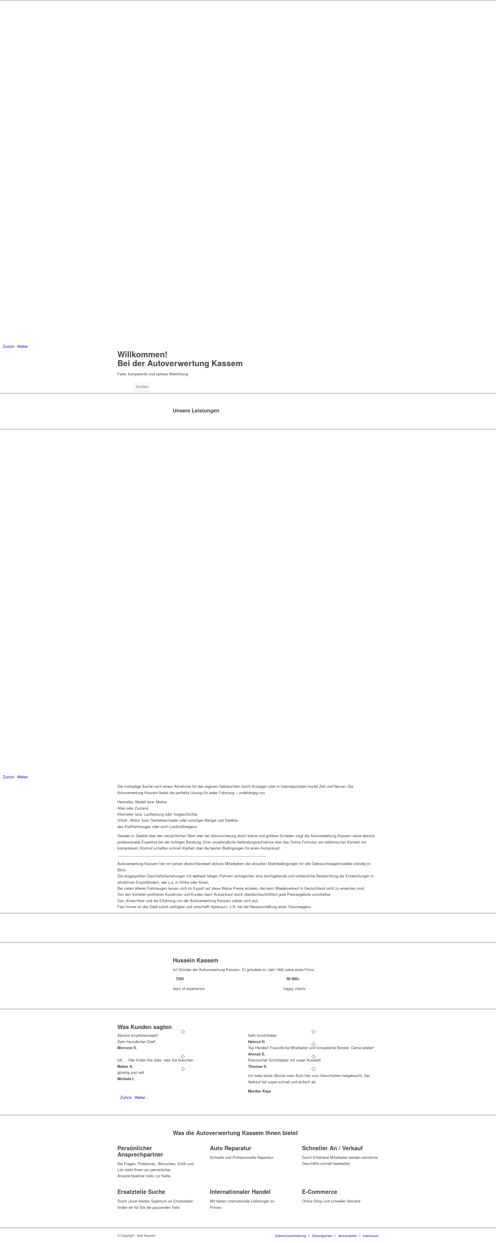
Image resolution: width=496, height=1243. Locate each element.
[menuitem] (290, 1235)
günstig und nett (130, 1072)
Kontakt (142, 386)
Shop (125, 386)
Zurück (8, 346)
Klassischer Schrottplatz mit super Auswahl (284, 1060)
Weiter (22, 346)
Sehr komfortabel (262, 1035)
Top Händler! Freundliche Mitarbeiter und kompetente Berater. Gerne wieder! (311, 1047)
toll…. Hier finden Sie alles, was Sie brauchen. (156, 1060)
